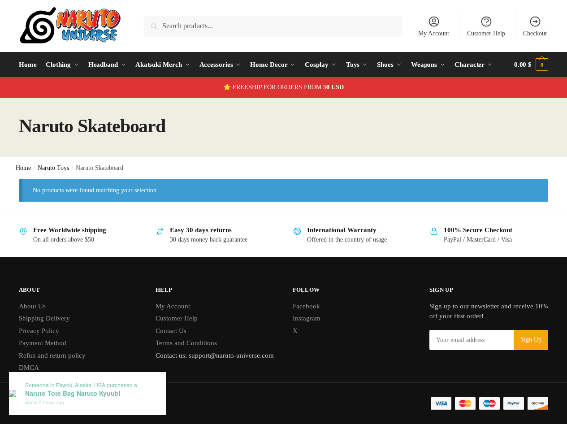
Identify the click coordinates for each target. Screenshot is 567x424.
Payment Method (42, 342)
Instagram (306, 318)
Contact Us (171, 330)
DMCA (29, 367)
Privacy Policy (39, 330)
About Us (32, 306)
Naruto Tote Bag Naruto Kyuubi (73, 393)
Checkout (535, 33)
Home (23, 167)
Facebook (306, 306)
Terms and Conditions (186, 342)
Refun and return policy (52, 355)
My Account (433, 33)
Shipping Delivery (44, 318)
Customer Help (486, 33)
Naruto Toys (53, 167)
